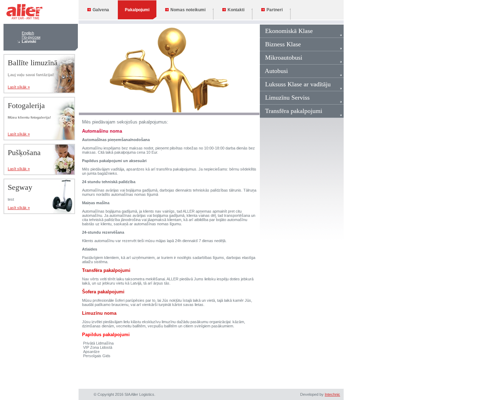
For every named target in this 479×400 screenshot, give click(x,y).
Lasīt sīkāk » (19, 87)
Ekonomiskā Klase (286, 30)
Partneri (275, 9)
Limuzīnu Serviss (285, 97)
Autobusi (274, 70)
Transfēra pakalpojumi (291, 110)
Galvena (101, 9)
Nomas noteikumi (187, 9)
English (28, 33)
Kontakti (236, 9)
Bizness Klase (280, 44)
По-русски (31, 37)
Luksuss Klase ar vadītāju (295, 84)
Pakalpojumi (137, 9)
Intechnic (332, 394)
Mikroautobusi (281, 57)
